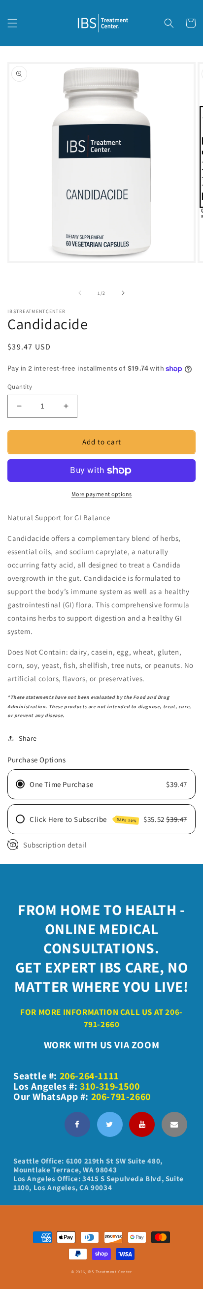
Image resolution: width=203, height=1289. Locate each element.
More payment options (101, 494)
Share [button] (28, 738)
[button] (12, 23)
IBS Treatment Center (110, 1271)
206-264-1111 (89, 1075)
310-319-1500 (109, 1086)
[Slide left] (80, 293)
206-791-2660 (121, 1096)
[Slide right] (123, 293)
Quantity (19, 386)
